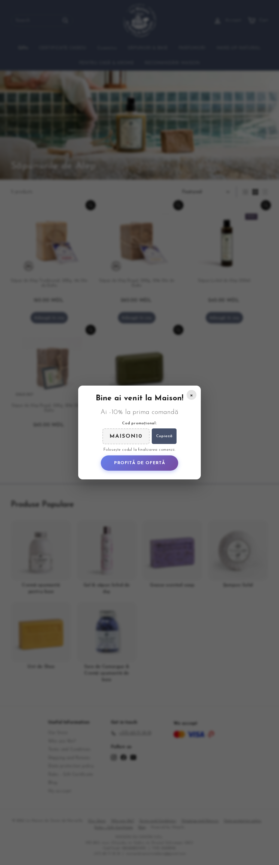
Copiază (164, 436)
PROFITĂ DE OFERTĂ (139, 463)
